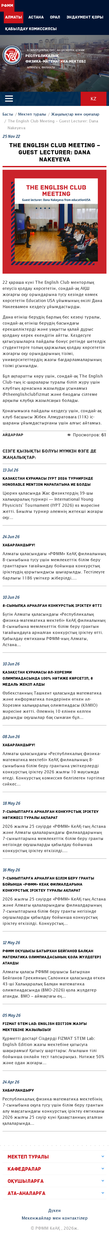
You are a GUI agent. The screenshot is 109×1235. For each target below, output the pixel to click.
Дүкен (54, 1211)
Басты (8, 114)
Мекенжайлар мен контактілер (55, 1218)
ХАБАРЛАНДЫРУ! (19, 545)
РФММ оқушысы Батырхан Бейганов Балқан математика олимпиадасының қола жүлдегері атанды (52, 957)
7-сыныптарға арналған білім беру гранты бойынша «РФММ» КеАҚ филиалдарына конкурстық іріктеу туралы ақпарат (48, 885)
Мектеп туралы (32, 114)
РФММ (12, 55)
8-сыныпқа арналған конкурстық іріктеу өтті (52, 606)
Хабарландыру (18, 1091)
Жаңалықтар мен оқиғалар (75, 114)
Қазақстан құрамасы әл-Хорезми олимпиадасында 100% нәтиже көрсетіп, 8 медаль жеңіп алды (48, 679)
